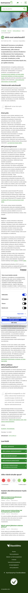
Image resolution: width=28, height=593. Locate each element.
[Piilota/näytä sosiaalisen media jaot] (17, 2)
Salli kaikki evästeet (14, 320)
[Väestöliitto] (14, 545)
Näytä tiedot (20, 313)
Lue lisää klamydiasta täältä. (14, 143)
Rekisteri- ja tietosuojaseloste (14, 557)
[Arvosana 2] (8, 480)
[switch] (24, 299)
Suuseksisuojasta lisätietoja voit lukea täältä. (12, 74)
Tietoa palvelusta (14, 554)
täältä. (24, 260)
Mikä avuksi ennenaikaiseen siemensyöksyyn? (11, 497)
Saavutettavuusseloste (14, 562)
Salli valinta (14, 322)
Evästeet (14, 559)
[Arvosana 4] (19, 480)
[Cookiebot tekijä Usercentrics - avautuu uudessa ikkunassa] (20, 270)
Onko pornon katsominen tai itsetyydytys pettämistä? (11, 511)
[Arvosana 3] (14, 480)
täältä (15, 260)
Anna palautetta (14, 567)
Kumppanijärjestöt (14, 565)
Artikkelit (3, 31)
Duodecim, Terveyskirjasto (8, 428)
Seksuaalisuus (17, 31)
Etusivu (14, 551)
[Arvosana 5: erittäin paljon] (24, 480)
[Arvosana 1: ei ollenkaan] (3, 480)
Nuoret (10, 31)
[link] (14, 501)
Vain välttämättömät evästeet (14, 317)
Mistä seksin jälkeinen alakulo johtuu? (12, 526)
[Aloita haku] (24, 9)
